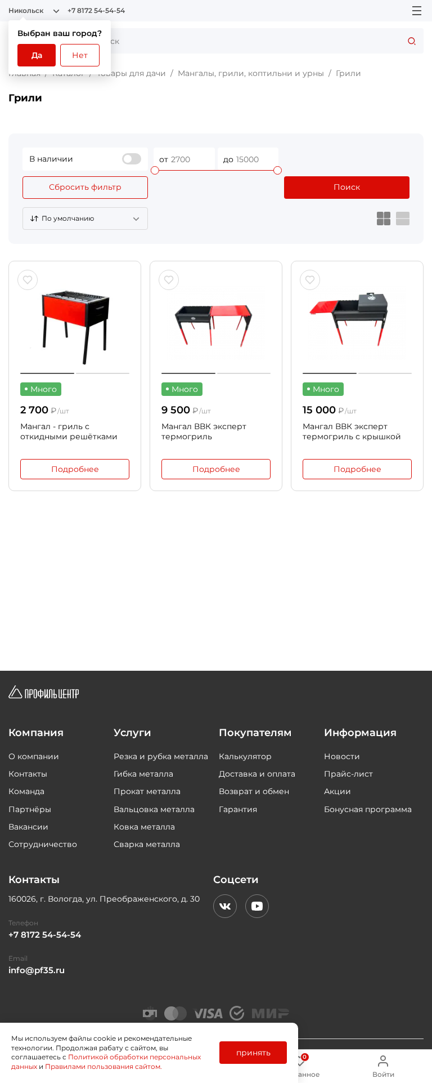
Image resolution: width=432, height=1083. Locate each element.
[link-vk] (225, 906)
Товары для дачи (131, 73)
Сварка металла (147, 844)
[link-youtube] (257, 906)
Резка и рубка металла (161, 756)
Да (37, 55)
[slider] (155, 170)
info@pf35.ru (36, 970)
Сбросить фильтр (85, 187)
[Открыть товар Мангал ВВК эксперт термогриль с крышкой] (357, 323)
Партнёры (29, 809)
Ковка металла (144, 827)
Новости (342, 756)
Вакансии (28, 827)
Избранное (300, 1066)
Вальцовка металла (154, 809)
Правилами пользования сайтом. (103, 1066)
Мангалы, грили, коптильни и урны (251, 73)
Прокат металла (147, 791)
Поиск (347, 187)
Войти (383, 1074)
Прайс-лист (348, 774)
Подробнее (75, 469)
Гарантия (238, 809)
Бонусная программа (368, 809)
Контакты (27, 774)
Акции (337, 791)
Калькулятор (245, 756)
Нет (80, 55)
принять (253, 1053)
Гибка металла (143, 774)
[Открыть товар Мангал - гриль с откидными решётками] (74, 323)
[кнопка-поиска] (412, 41)
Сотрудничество (42, 844)
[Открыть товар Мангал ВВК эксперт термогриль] (216, 323)
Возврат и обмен (254, 791)
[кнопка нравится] (27, 280)
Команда (26, 791)
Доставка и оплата (257, 774)
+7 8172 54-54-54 (96, 11)
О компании (33, 756)
